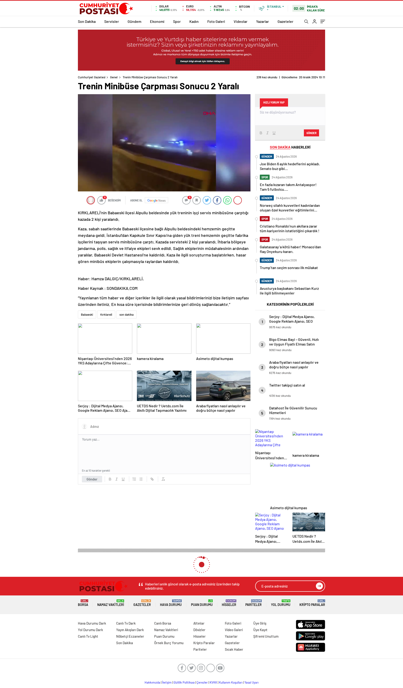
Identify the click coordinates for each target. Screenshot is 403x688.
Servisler (111, 21)
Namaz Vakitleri (110, 603)
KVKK (213, 682)
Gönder (92, 479)
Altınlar (199, 623)
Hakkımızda (152, 682)
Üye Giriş (259, 623)
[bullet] (141, 479)
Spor (177, 21)
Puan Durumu (202, 603)
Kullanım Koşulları (231, 682)
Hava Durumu (171, 603)
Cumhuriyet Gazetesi (91, 77)
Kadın (194, 21)
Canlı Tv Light (88, 636)
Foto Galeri (216, 21)
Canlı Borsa (162, 623)
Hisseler (229, 603)
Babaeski (87, 314)
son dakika (126, 314)
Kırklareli (106, 314)
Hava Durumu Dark (92, 623)
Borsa (83, 603)
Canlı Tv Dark (126, 623)
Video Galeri (234, 630)
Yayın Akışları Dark (130, 630)
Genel (114, 77)
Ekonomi (157, 21)
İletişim (167, 682)
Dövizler (199, 630)
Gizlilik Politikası (184, 682)
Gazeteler (285, 21)
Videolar (240, 21)
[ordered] (134, 479)
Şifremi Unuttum (265, 636)
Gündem (134, 21)
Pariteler (253, 603)
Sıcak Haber (234, 649)
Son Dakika (87, 21)
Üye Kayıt (260, 630)
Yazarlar (262, 21)
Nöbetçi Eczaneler (130, 636)
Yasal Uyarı (251, 682)
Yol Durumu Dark (90, 630)
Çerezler (202, 682)
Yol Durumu (280, 603)
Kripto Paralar (312, 603)
